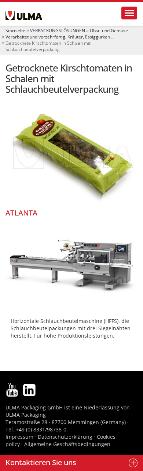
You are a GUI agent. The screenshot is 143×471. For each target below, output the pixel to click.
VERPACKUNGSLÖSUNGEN (57, 30)
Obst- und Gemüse (109, 30)
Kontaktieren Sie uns (41, 462)
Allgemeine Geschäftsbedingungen (67, 444)
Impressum (19, 436)
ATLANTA (21, 213)
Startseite (15, 30)
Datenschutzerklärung (66, 436)
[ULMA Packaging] (24, 15)
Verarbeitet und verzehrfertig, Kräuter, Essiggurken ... (60, 37)
